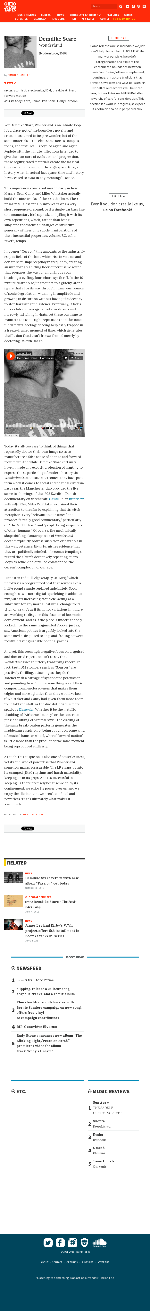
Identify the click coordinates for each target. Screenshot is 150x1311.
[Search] (121, 6)
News (60, 15)
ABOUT (44, 1262)
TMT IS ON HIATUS (124, 19)
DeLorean (40, 19)
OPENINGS (72, 1262)
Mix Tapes (88, 19)
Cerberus (21, 19)
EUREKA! (46, 15)
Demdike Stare (33, 814)
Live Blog (58, 19)
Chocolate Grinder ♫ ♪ (85, 15)
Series (128, 15)
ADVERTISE (103, 1262)
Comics (105, 19)
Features (113, 15)
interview (76, 499)
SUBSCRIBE (87, 1262)
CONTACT (57, 1262)
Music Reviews (26, 15)
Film (73, 19)
